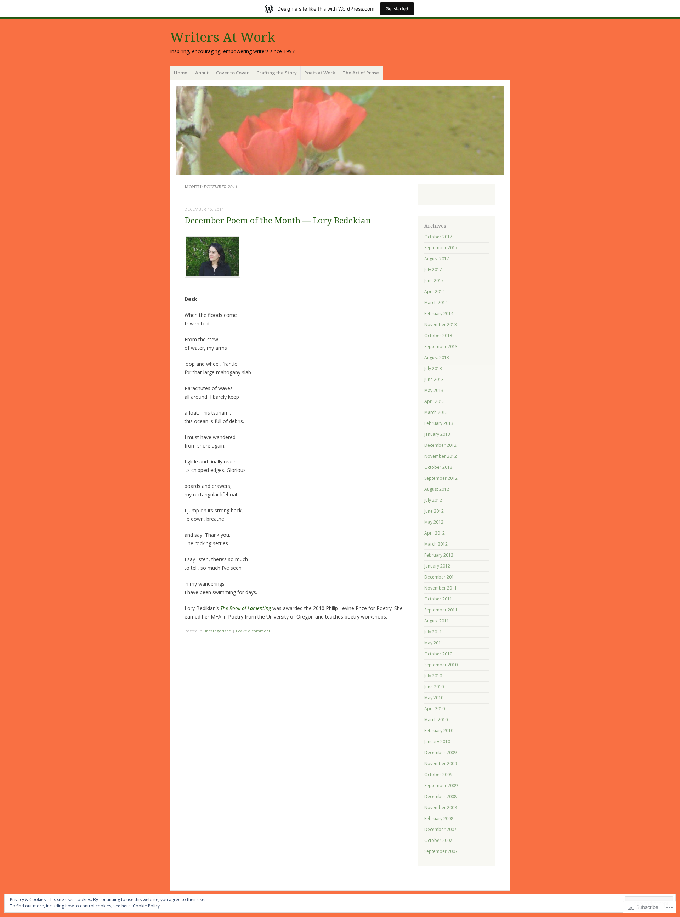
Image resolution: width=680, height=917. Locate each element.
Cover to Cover (232, 72)
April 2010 (434, 709)
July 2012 (433, 500)
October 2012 (438, 467)
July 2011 (433, 632)
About (202, 72)
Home (180, 72)
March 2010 (436, 720)
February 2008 (438, 818)
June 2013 (434, 379)
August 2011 (436, 621)
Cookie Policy (146, 906)
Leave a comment (253, 630)
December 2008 (440, 796)
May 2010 (433, 698)
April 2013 (434, 401)
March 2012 (436, 544)
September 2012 (441, 478)
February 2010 (438, 731)
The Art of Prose (360, 72)
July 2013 (433, 368)
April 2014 (434, 292)
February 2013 (438, 423)
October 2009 (438, 774)
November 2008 (440, 807)
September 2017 (441, 248)
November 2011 (440, 588)
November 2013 (440, 324)
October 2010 (438, 654)
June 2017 (434, 281)
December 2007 (440, 829)
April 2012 (434, 533)
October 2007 (438, 840)
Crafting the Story (276, 72)
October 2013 (438, 335)
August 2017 (436, 259)
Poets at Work (319, 72)
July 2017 (433, 270)
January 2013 (437, 434)
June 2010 (434, 687)
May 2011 (433, 643)
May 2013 (433, 390)
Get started (397, 8)
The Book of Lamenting (245, 608)
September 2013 (441, 346)
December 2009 (440, 753)
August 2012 (436, 489)
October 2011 (438, 599)
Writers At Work (223, 37)
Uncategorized (217, 630)
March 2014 (436, 303)
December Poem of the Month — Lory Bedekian (278, 221)
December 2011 (440, 577)
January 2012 (437, 566)
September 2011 (441, 610)
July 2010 (433, 676)
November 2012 (440, 456)
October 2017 (438, 237)
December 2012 (440, 445)
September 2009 (441, 785)
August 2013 (436, 357)
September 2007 (441, 851)
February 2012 (438, 555)
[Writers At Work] (340, 130)
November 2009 (440, 764)
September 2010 (441, 665)
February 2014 (438, 314)
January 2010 (437, 742)
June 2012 (434, 511)
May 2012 (433, 522)
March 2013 (436, 412)
